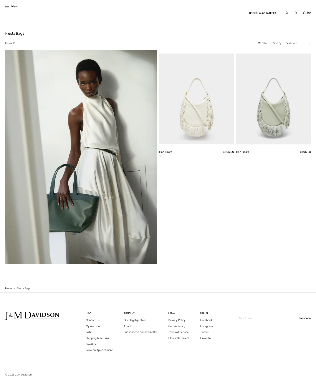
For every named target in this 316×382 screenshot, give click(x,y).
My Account (93, 326)
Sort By (277, 43)
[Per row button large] (240, 43)
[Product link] (196, 98)
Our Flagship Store (135, 320)
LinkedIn (205, 338)
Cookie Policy (176, 326)
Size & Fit (91, 344)
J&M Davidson (23, 374)
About (127, 326)
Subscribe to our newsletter (140, 332)
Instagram (206, 326)
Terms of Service (178, 332)
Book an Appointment (99, 350)
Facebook (206, 320)
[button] (262, 13)
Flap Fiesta (165, 151)
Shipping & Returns (97, 338)
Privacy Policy (176, 320)
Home (8, 288)
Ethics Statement (178, 338)
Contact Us (92, 320)
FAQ (88, 332)
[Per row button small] (246, 43)
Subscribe (305, 318)
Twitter (204, 332)
